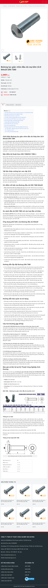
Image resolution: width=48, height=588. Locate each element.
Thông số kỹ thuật (10, 104)
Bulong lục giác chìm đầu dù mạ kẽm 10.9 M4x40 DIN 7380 (23, 524)
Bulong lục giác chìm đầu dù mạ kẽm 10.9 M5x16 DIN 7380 (38, 501)
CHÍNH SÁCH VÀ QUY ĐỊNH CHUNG (9, 566)
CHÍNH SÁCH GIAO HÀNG (7, 572)
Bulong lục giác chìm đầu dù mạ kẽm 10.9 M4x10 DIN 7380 (23, 501)
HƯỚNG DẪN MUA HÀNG (7, 569)
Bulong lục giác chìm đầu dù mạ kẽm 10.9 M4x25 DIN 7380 (7, 501)
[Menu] (1, 1)
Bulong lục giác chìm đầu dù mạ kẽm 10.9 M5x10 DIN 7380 (7, 524)
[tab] (3, 104)
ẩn (9, 110)
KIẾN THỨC (28, 572)
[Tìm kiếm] (43, 2)
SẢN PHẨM (27, 569)
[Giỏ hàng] (46, 2)
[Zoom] (2, 50)
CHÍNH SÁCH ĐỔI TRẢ (6, 580)
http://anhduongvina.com (10, 557)
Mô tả (3, 104)
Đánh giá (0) (18, 104)
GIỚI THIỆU (27, 566)
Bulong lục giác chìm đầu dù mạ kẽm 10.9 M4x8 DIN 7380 (38, 524)
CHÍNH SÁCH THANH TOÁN (7, 577)
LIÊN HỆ (27, 575)
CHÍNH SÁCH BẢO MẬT (6, 575)
